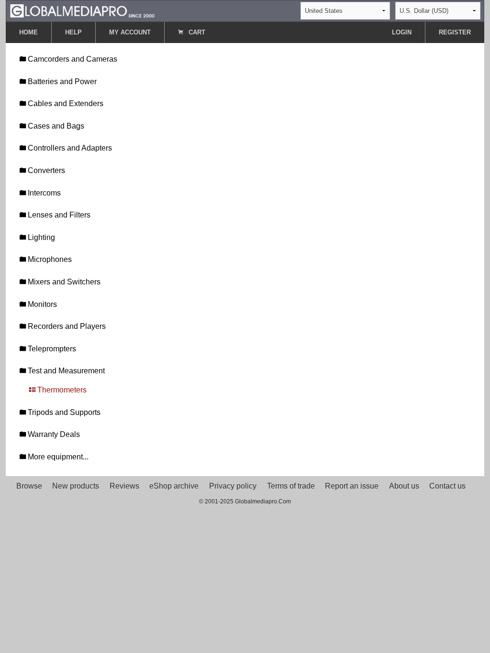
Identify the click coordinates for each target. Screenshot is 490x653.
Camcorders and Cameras (71, 59)
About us (404, 486)
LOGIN (402, 32)
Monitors (41, 304)
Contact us (447, 486)
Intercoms (43, 193)
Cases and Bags (55, 126)
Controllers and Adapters (69, 148)
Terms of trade (291, 486)
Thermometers (61, 390)
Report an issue (352, 486)
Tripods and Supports (63, 412)
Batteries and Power (61, 81)
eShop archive (174, 486)
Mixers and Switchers (63, 282)
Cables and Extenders (64, 103)
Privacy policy (232, 486)
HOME (28, 32)
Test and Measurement (65, 371)
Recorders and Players (66, 326)
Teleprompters (51, 349)
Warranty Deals (53, 434)
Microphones (49, 259)
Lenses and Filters (58, 215)
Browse (29, 486)
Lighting (40, 237)
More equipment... (57, 457)
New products (75, 486)
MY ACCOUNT (130, 32)
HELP (73, 32)
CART (196, 32)
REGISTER (455, 32)
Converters (45, 170)
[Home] (82, 10)
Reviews (124, 486)
